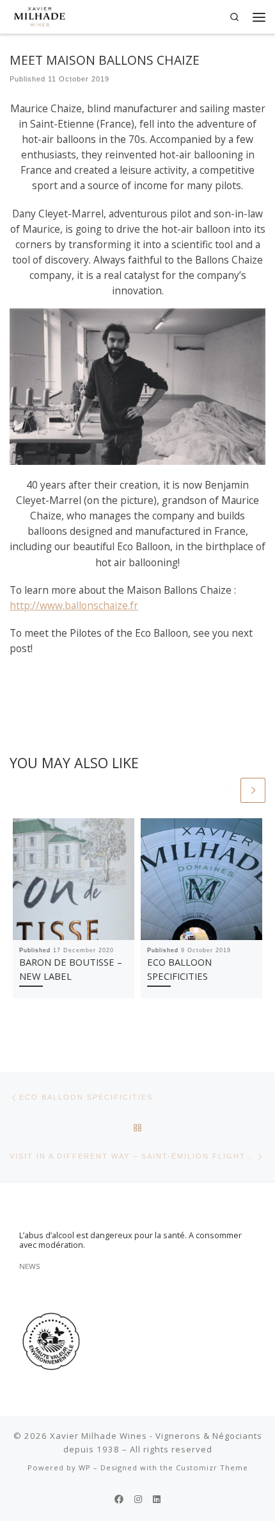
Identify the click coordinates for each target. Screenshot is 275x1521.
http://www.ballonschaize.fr (74, 605)
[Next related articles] (252, 790)
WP (85, 1467)
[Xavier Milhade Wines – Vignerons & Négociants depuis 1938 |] (40, 15)
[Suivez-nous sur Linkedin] (157, 1499)
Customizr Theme (212, 1467)
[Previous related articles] (226, 790)
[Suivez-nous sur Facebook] (118, 1499)
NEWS (29, 1266)
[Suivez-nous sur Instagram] (138, 1499)
